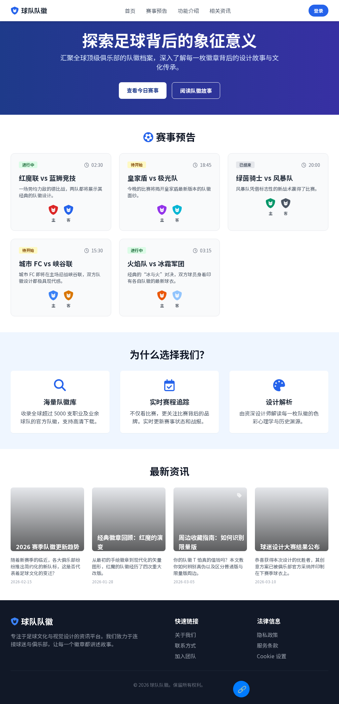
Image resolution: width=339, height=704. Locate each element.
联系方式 (185, 645)
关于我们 (185, 635)
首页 (130, 11)
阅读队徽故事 (196, 91)
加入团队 (185, 656)
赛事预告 (156, 11)
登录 (318, 10)
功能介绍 (188, 11)
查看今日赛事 (143, 90)
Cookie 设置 (271, 656)
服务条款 (267, 645)
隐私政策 (267, 635)
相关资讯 (220, 11)
